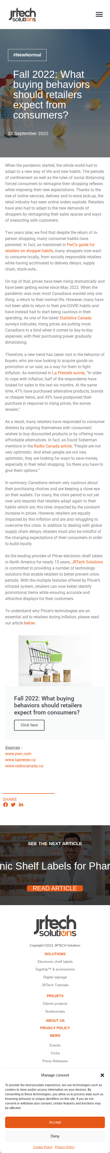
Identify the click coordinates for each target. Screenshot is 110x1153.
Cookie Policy (42, 1147)
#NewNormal (27, 54)
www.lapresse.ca (20, 759)
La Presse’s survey (68, 372)
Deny (55, 1136)
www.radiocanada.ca (24, 765)
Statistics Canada (76, 318)
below (29, 623)
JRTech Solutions (87, 562)
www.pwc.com (18, 753)
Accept (55, 1122)
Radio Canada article (53, 446)
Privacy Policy (64, 1147)
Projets (55, 996)
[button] (102, 1075)
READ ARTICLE (55, 888)
